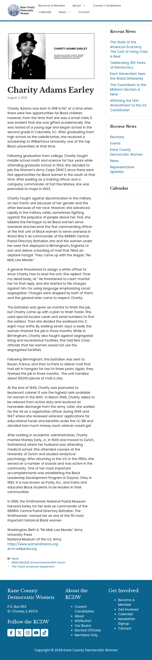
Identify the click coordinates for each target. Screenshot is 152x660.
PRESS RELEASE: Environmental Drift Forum (38, 562)
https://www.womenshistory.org (32, 544)
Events (115, 143)
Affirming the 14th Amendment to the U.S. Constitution (128, 105)
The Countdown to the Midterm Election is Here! (128, 90)
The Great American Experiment (33, 566)
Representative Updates (122, 169)
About (76, 5)
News (62, 12)
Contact (84, 12)
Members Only (86, 635)
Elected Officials (88, 630)
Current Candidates (107, 5)
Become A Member (52, 5)
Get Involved (128, 609)
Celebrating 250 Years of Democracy (128, 65)
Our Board (83, 625)
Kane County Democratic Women (126, 152)
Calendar (45, 12)
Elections (117, 137)
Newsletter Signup (126, 621)
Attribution (83, 621)
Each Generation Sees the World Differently (128, 76)
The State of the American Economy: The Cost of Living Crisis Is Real (129, 49)
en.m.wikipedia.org (22, 549)
